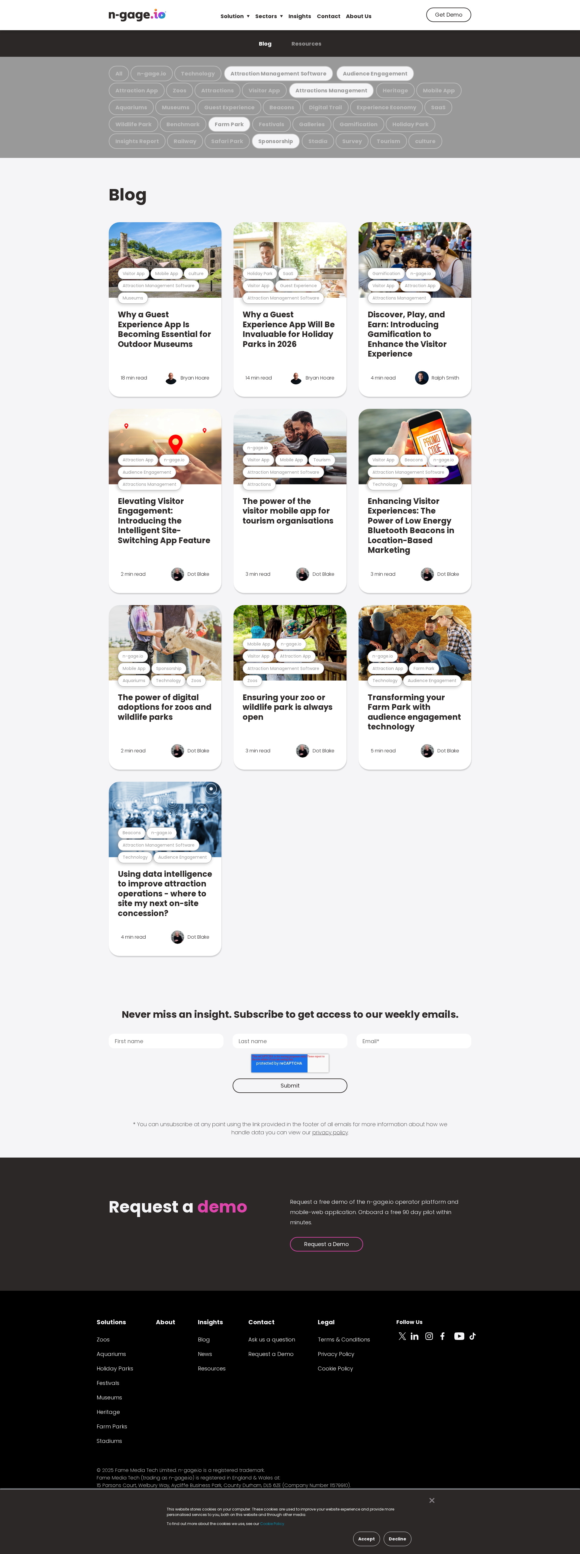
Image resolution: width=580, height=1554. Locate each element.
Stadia (317, 141)
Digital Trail (325, 107)
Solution (232, 16)
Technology (198, 73)
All (118, 73)
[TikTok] (476, 1339)
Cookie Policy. (272, 1523)
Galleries (312, 124)
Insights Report (137, 141)
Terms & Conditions (344, 1339)
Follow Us (409, 1322)
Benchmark (183, 124)
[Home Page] (137, 15)
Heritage (395, 90)
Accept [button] (366, 1539)
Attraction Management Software (278, 73)
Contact (328, 16)
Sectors (266, 16)
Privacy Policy (336, 1354)
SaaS (438, 107)
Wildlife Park (133, 124)
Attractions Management (331, 90)
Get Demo (448, 14)
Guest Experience (229, 107)
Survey (352, 141)
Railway (185, 141)
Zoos (179, 90)
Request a (178, 1207)
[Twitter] (403, 1339)
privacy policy (330, 1132)
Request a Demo (326, 1244)
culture (425, 141)
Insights (299, 16)
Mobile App (439, 90)
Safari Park (227, 141)
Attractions (217, 90)
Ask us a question (271, 1339)
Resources (306, 43)
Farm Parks (112, 1426)
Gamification (359, 124)
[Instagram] (432, 1339)
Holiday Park (410, 124)
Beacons (281, 107)
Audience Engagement (375, 73)
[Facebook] (447, 1339)
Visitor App (264, 90)
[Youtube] (461, 1339)
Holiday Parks (115, 1368)
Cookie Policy (335, 1368)
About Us (359, 16)
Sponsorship (275, 141)
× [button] (430, 1500)
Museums (175, 107)
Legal (326, 1322)
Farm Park (229, 124)
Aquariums (131, 107)
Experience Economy (386, 107)
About (165, 1322)
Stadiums (109, 1441)
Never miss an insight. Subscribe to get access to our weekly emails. (290, 1014)
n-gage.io (151, 73)
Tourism (388, 141)
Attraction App (136, 90)
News (205, 1354)
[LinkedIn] (418, 1339)
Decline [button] (397, 1539)
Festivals (271, 124)
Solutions (111, 1322)
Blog (265, 43)
